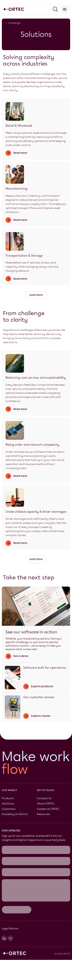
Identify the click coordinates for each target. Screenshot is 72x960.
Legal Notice (10, 928)
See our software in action (31, 631)
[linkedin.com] (4, 938)
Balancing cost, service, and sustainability (36, 377)
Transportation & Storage (24, 255)
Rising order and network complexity (32, 444)
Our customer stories (38, 697)
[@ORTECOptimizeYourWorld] (10, 938)
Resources (43, 814)
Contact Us (44, 798)
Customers (9, 809)
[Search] (55, 9)
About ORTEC (45, 803)
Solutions (8, 803)
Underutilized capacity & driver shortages (36, 511)
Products (7, 798)
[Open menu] (64, 9)
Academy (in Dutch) (15, 814)
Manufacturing (17, 188)
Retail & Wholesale (19, 125)
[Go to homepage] (14, 9)
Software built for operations (44, 667)
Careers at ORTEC (48, 809)
